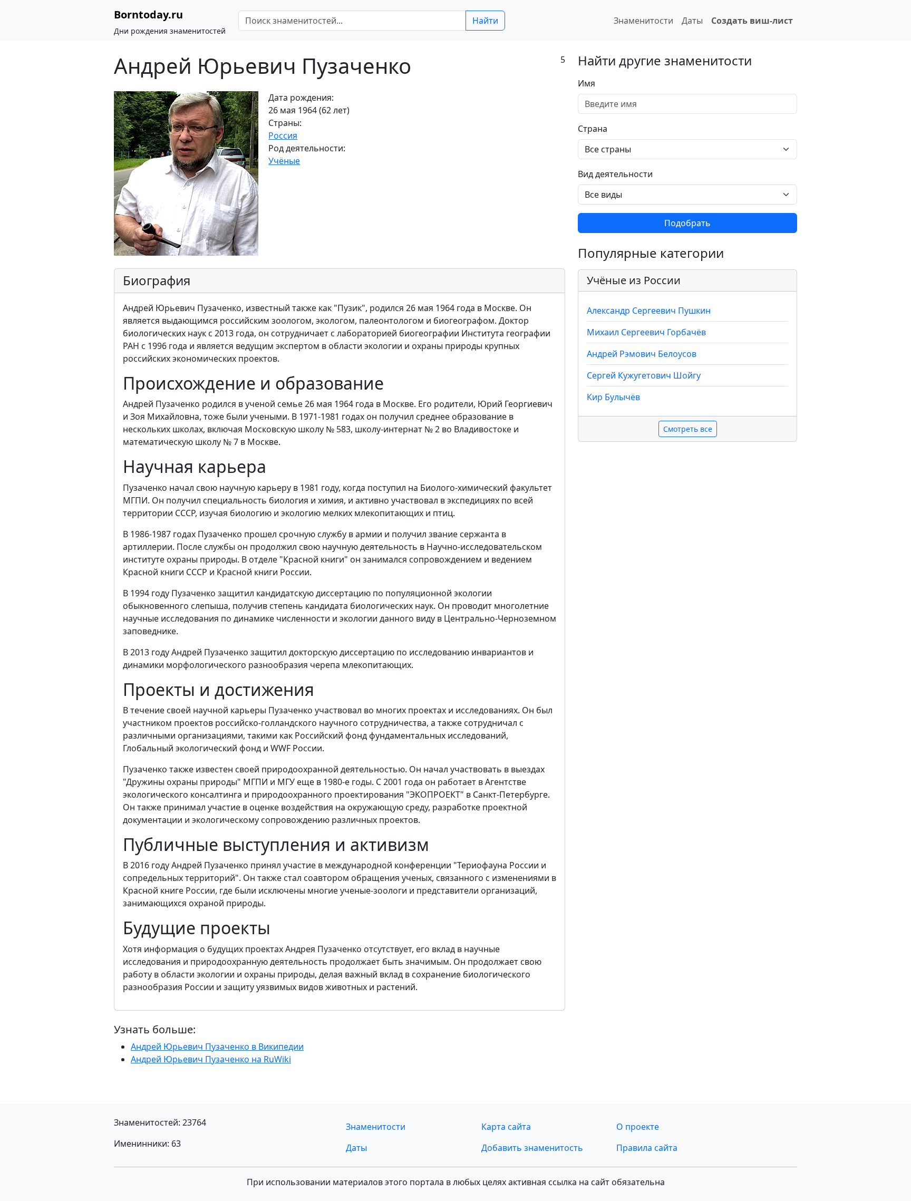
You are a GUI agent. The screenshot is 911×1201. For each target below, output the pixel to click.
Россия (282, 135)
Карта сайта (506, 1126)
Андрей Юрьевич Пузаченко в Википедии (217, 1046)
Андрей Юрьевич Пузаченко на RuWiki (211, 1059)
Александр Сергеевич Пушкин (649, 310)
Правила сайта (646, 1148)
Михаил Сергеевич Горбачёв (646, 332)
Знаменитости (643, 20)
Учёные (284, 161)
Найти (485, 20)
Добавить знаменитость (532, 1148)
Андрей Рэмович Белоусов (641, 354)
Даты (692, 20)
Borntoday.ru (148, 14)
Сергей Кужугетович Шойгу (644, 375)
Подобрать (687, 223)
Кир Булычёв (613, 397)
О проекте (637, 1126)
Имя (586, 83)
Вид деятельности (615, 174)
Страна (592, 128)
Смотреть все (687, 429)
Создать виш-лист (752, 20)
